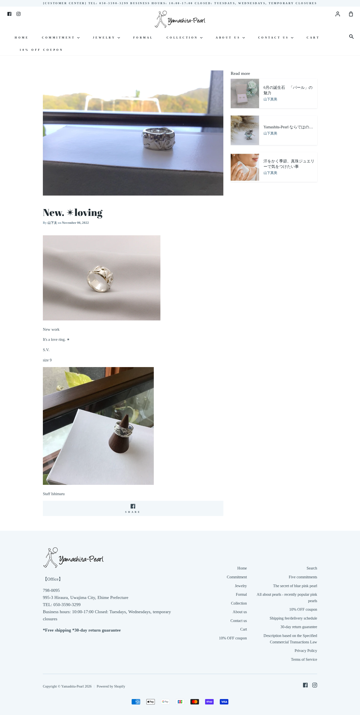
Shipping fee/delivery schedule (293, 618)
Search (312, 568)
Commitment (59, 37)
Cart (313, 37)
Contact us (274, 37)
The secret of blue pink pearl (295, 586)
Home (22, 37)
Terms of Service (304, 659)
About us (229, 37)
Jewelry (105, 37)
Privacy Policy (306, 651)
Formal (143, 37)
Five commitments (303, 577)
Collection (183, 37)
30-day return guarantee (298, 627)
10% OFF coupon (41, 49)
